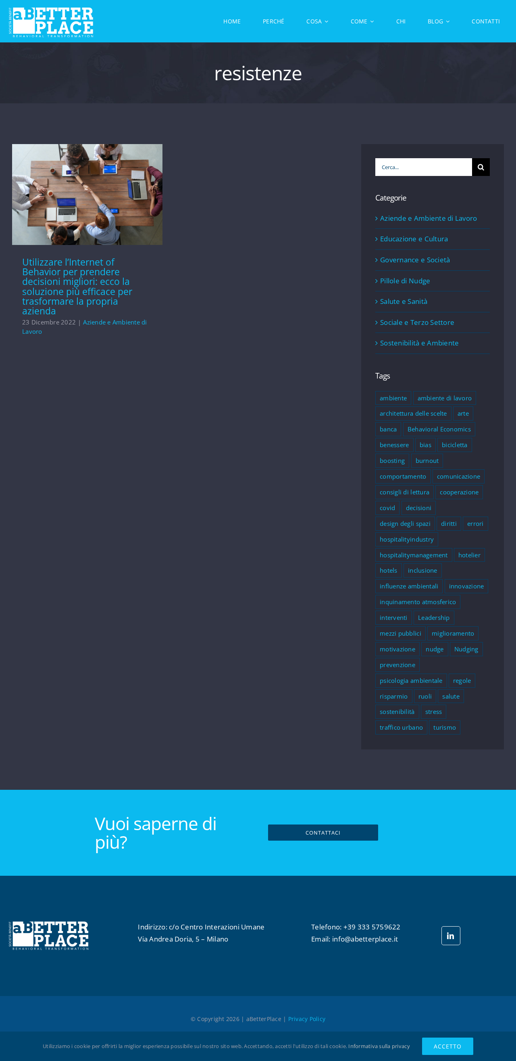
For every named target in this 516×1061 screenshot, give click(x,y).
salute (451, 696)
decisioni (418, 508)
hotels (388, 570)
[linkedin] (450, 935)
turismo (444, 727)
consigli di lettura (404, 492)
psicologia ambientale (411, 680)
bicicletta (455, 445)
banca (388, 429)
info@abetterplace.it (365, 939)
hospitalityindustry (407, 539)
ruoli (425, 696)
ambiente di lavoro (445, 398)
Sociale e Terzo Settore (417, 322)
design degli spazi (405, 523)
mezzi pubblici (400, 633)
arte (463, 413)
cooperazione (459, 492)
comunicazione (458, 476)
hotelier (469, 555)
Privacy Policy (307, 1019)
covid (387, 508)
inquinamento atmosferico (418, 602)
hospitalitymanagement (413, 555)
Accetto (448, 1046)
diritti (449, 523)
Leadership (434, 617)
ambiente (393, 398)
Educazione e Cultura (414, 238)
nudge (434, 649)
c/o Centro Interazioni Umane (216, 926)
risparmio (394, 696)
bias (425, 445)
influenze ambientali (409, 586)
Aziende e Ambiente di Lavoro (428, 218)
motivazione (397, 649)
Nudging (466, 649)
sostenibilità (397, 711)
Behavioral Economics (439, 429)
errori (475, 523)
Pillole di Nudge (405, 280)
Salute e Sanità (403, 301)
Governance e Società (415, 259)
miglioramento (453, 633)
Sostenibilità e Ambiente (419, 342)
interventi (394, 617)
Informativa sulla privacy (379, 1046)
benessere (394, 445)
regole (462, 680)
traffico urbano (401, 727)
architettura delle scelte (413, 413)
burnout (427, 460)
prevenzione (397, 665)
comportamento (403, 476)
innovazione (466, 586)
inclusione (422, 570)
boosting (392, 460)
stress (433, 711)
